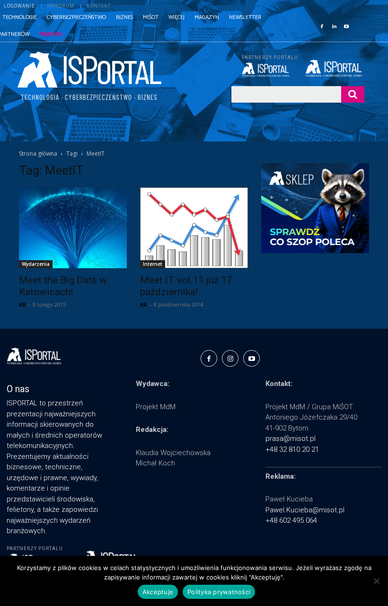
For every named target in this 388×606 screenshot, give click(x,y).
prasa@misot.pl (290, 438)
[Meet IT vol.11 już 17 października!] (194, 227)
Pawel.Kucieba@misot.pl (304, 510)
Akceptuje (157, 592)
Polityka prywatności (218, 592)
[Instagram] (230, 358)
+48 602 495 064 (291, 520)
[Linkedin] (334, 25)
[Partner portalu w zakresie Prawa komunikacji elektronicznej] (334, 68)
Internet (152, 264)
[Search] (352, 94)
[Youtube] (346, 25)
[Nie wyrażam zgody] (376, 581)
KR (22, 304)
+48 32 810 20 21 (292, 449)
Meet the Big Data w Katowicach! (63, 286)
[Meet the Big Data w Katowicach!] (73, 227)
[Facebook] (321, 25)
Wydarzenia (36, 264)
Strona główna (38, 153)
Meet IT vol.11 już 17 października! (186, 286)
